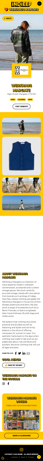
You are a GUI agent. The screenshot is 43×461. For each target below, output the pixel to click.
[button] (26, 249)
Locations (14, 457)
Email (28, 353)
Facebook (15, 353)
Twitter (19, 353)
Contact (31, 457)
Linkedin (23, 353)
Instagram (3, 383)
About (23, 457)
